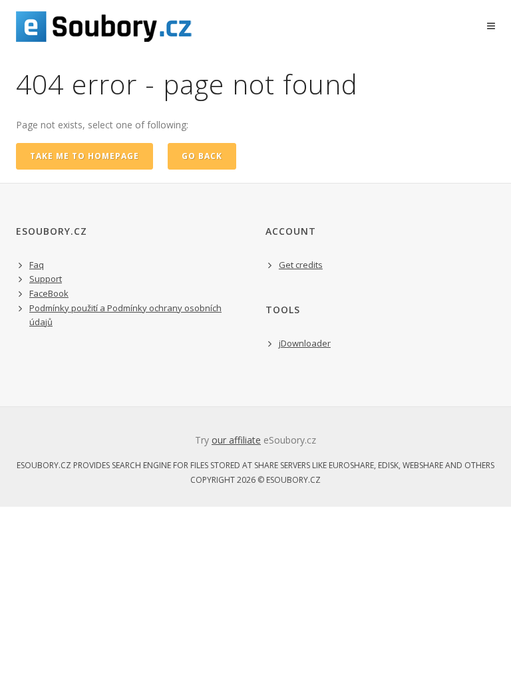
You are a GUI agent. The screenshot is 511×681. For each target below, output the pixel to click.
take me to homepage (84, 156)
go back (202, 156)
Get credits (301, 265)
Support (45, 279)
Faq (36, 265)
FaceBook (49, 293)
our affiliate (236, 440)
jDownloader (305, 343)
